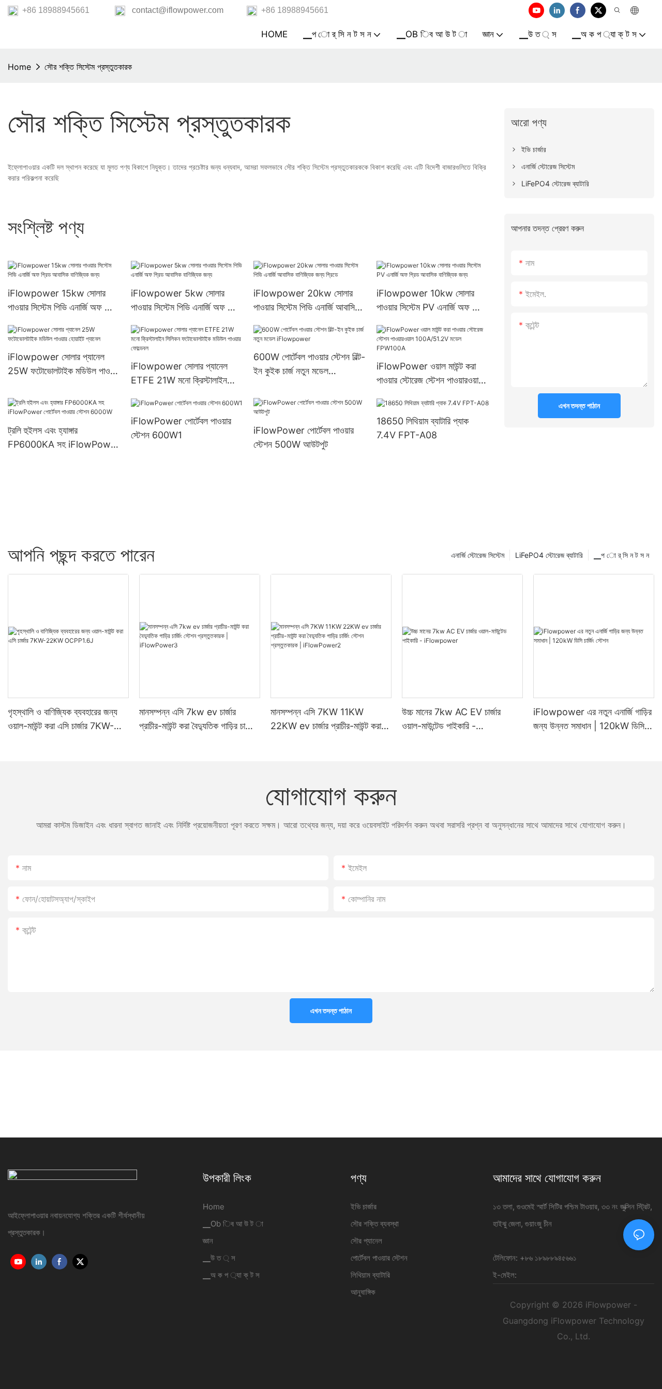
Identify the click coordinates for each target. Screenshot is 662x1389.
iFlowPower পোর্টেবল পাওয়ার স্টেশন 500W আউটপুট (303, 437)
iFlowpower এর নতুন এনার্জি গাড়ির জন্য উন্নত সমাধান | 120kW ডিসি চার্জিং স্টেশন (592, 719)
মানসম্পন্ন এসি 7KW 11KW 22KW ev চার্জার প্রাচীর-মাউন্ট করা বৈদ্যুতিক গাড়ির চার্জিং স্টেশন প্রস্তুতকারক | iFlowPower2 (325, 719)
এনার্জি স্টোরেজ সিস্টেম (477, 555)
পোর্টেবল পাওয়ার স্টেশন (379, 1258)
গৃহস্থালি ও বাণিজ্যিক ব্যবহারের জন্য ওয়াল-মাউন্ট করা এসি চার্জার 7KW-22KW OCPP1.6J (62, 719)
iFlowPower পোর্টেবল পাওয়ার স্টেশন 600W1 (181, 428)
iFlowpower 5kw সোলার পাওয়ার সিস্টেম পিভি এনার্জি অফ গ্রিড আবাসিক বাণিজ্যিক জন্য (186, 301)
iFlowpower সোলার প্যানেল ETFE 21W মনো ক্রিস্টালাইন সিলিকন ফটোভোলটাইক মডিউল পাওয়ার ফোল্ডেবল (179, 374)
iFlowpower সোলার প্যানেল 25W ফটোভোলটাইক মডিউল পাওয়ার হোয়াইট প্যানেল (63, 364)
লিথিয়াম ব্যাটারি (370, 1275)
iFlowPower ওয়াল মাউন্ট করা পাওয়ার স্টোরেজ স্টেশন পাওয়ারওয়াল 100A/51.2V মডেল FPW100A (433, 374)
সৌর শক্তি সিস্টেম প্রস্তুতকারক (88, 67)
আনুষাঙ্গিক (363, 1292)
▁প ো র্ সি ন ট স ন (621, 555)
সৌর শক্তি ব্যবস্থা (375, 1224)
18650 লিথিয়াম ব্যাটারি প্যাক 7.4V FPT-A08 (423, 428)
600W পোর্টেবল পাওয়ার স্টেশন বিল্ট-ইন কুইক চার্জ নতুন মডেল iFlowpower (309, 364)
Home (19, 67)
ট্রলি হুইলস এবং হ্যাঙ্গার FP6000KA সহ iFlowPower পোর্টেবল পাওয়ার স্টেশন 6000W (63, 438)
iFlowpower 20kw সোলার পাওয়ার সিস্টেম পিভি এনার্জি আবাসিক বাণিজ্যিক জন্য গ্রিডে (306, 301)
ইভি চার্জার (364, 1206)
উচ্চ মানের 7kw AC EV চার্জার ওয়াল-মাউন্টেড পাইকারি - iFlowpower (451, 719)
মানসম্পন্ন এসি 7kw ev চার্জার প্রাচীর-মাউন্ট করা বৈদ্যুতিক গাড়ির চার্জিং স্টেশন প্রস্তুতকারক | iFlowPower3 (197, 719)
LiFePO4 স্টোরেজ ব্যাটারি (549, 555)
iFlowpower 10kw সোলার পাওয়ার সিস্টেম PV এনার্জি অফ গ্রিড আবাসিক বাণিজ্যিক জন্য (432, 301)
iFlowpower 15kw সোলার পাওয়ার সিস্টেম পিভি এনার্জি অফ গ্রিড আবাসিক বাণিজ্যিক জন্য (63, 301)
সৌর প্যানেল (366, 1241)
